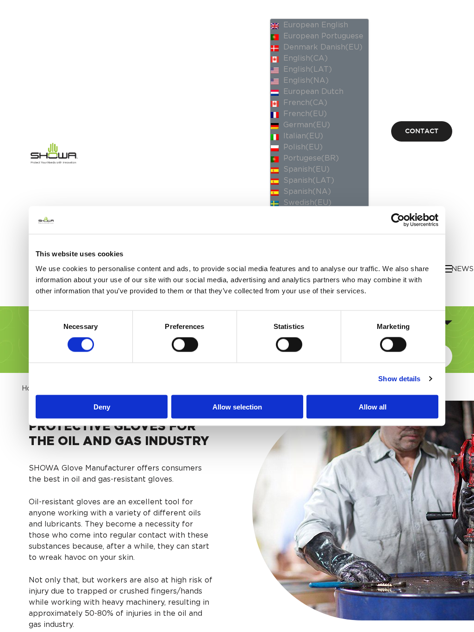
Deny (102, 406)
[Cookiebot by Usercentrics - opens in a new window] (397, 220)
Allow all (373, 406)
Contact (421, 131)
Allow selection (237, 406)
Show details (399, 379)
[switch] (185, 344)
